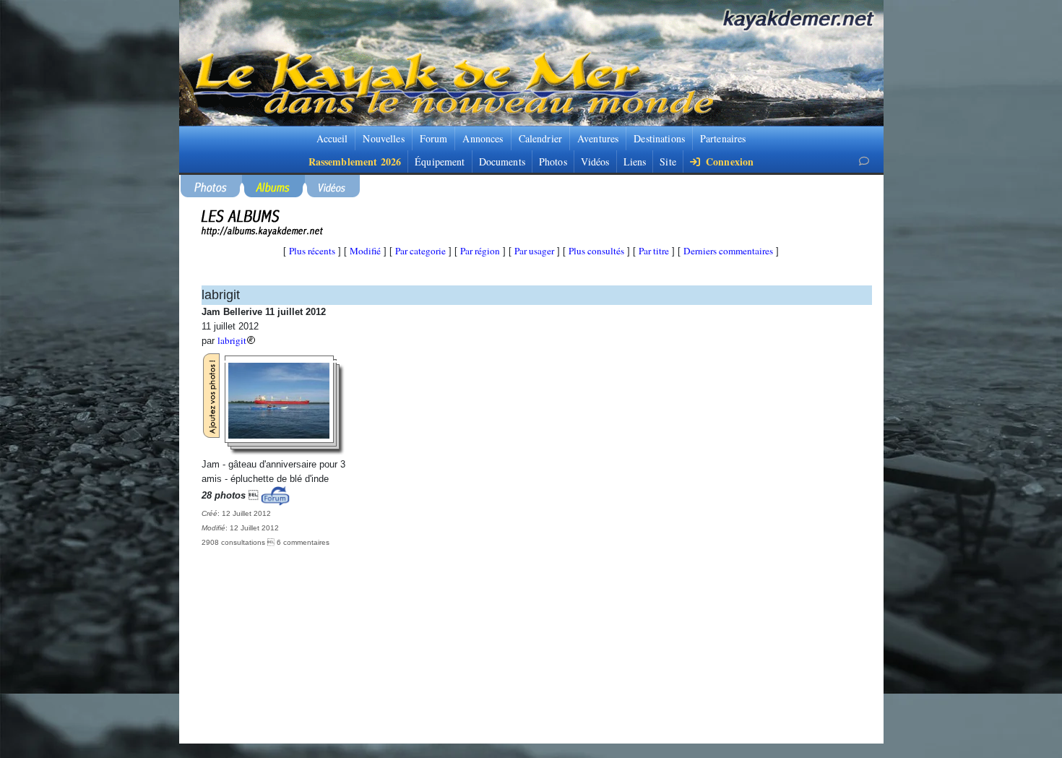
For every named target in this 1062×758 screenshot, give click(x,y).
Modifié (365, 250)
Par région (480, 250)
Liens (635, 161)
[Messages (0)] (864, 161)
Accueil (332, 138)
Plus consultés (596, 250)
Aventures (597, 138)
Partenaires (723, 138)
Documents (502, 161)
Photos (553, 161)
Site (668, 161)
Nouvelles (383, 138)
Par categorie (420, 250)
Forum (434, 138)
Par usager (534, 250)
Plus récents (312, 250)
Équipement (440, 161)
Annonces (482, 138)
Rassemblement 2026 (355, 161)
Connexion (728, 161)
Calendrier (540, 138)
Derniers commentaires (728, 250)
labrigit (231, 340)
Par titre (654, 250)
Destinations (659, 138)
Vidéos (595, 161)
